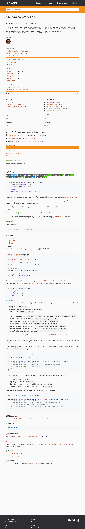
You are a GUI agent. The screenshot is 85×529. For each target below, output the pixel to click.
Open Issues (11, 80)
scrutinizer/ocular (52, 106)
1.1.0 (8, 150)
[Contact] (69, 520)
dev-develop (10, 145)
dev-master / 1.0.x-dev (14, 153)
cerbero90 (12, 62)
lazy (36, 138)
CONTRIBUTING (18, 437)
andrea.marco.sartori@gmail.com (56, 444)
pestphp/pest (50, 102)
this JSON (15, 347)
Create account (62, 3)
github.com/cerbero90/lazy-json (17, 51)
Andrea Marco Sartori (15, 135)
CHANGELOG (17, 419)
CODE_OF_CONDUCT (35, 437)
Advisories (10, 87)
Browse (38, 3)
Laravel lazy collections (69, 197)
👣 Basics (12, 238)
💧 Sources (12, 241)
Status (33, 525)
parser (15, 138)
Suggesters (11, 76)
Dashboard (35, 528)
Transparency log (12, 55)
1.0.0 (8, 156)
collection (30, 138)
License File (33, 464)
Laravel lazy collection (30, 283)
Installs (9, 71)
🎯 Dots (11, 243)
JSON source (48, 281)
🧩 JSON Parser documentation (59, 335)
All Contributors (14, 456)
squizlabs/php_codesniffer (55, 109)
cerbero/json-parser (14, 104)
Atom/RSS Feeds (10, 522)
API (6, 525)
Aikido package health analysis (18, 89)
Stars (9, 78)
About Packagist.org (12, 519)
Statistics (34, 519)
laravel (22, 138)
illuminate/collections (15, 106)
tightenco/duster (52, 111)
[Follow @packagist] (73, 520)
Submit (49, 3)
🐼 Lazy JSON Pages (59, 217)
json (9, 138)
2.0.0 (8, 148)
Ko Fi (10, 64)
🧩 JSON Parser (23, 213)
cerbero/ (13, 17)
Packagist (11, 3)
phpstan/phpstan (52, 104)
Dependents (11, 74)
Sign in (74, 3)
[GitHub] (78, 520)
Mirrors (7, 528)
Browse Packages (37, 522)
